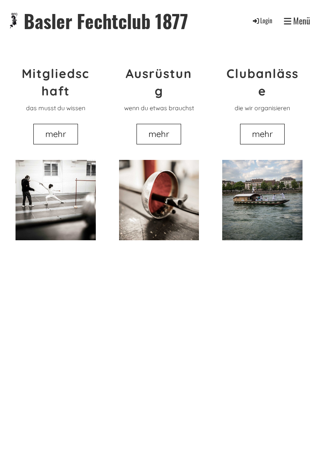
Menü (300, 21)
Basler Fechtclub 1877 (106, 21)
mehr (55, 133)
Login (266, 20)
